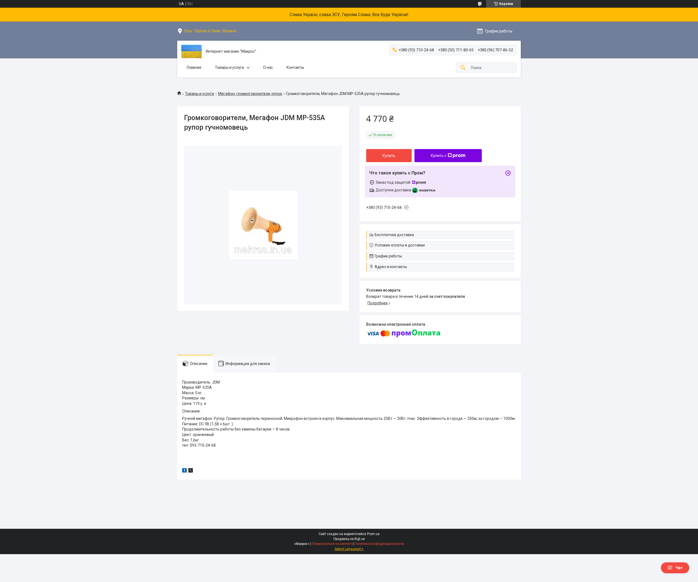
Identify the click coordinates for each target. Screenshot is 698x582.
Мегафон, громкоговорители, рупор (250, 93)
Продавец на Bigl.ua (349, 539)
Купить (389, 155)
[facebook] (184, 471)
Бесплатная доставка (394, 235)
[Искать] (463, 68)
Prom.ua (373, 534)
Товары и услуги (229, 67)
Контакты (295, 67)
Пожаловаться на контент (332, 544)
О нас (268, 67)
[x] (190, 471)
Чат (679, 568)
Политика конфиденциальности (379, 544)
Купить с (438, 155)
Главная (194, 67)
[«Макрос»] (191, 51)
